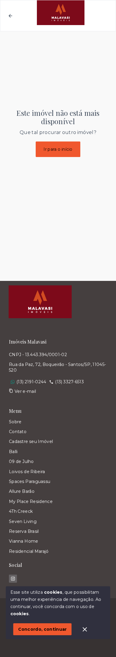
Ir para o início (58, 149)
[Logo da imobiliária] (40, 302)
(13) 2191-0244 (31, 381)
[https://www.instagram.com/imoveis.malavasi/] (13, 579)
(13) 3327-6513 (69, 381)
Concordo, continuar (42, 629)
